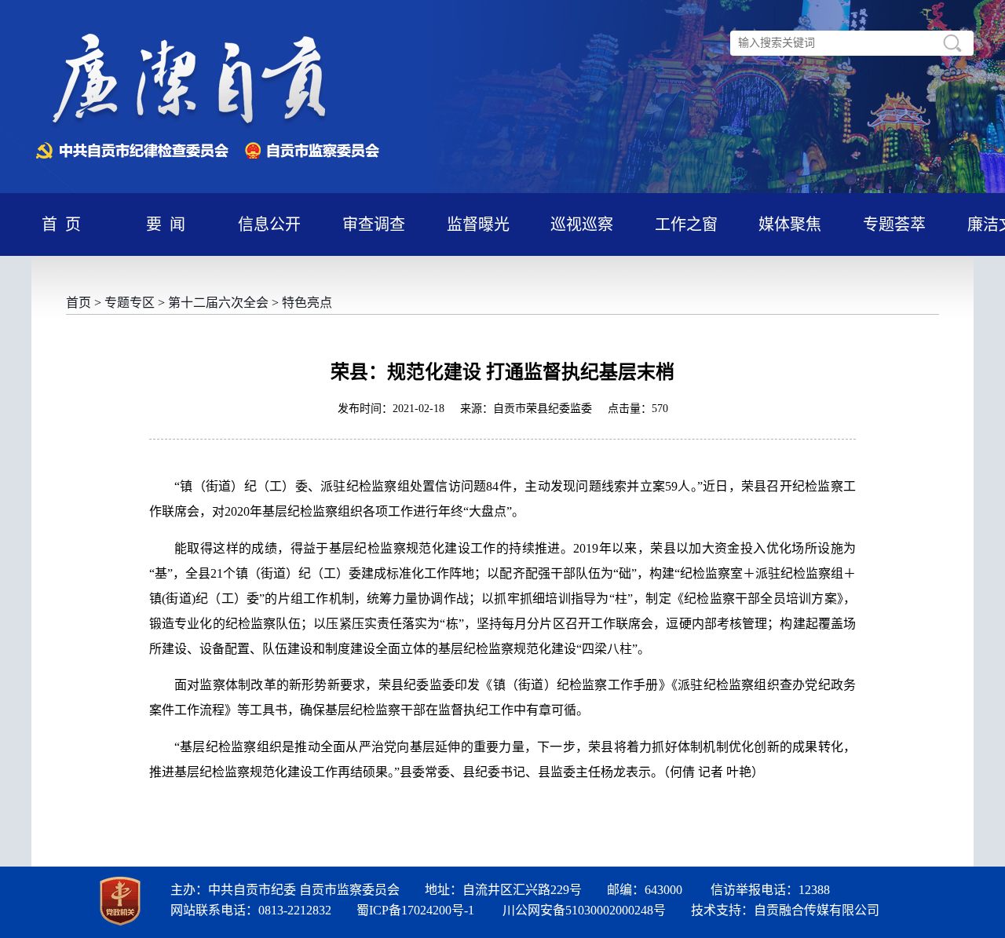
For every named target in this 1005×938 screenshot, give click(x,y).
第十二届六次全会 (218, 302)
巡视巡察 (581, 224)
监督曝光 (478, 224)
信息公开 (269, 224)
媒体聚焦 (789, 224)
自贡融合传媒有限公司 (816, 910)
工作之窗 (686, 224)
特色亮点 (307, 302)
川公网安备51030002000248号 (584, 910)
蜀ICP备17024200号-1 (415, 910)
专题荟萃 (894, 224)
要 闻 (165, 224)
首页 (78, 302)
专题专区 (129, 302)
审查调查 (373, 224)
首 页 (61, 224)
